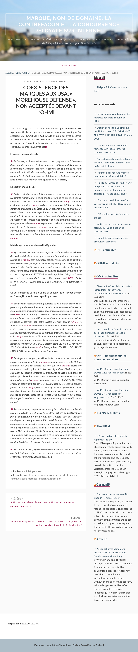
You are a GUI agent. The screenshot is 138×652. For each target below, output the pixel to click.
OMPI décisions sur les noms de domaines (110, 357)
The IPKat (103, 426)
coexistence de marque (43, 474)
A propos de (69, 65)
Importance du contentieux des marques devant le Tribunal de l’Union (112, 117)
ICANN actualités (108, 413)
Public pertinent (33, 471)
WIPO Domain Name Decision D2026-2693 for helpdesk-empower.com (111, 393)
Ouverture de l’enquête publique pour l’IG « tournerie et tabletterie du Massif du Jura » (113, 162)
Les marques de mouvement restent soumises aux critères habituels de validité (110, 149)
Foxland (100, 645)
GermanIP (103, 484)
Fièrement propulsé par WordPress (52, 645)
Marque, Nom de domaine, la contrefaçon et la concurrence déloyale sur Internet (69, 24)
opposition (55, 478)
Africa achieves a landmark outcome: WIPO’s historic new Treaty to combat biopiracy (110, 552)
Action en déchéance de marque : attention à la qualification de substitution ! (113, 228)
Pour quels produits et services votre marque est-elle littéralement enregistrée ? (112, 204)
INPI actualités (106, 250)
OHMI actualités (107, 263)
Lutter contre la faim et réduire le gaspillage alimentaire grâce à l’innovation (113, 333)
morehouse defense (38, 478)
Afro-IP (101, 539)
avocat (26, 474)
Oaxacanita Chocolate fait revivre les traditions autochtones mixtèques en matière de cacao (113, 290)
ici (46, 146)
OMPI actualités (107, 276)
